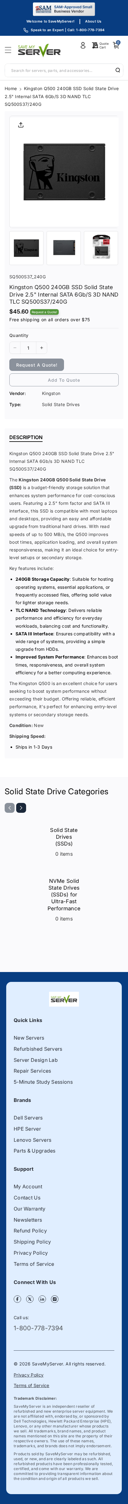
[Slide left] (10, 808)
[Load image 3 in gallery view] (101, 248)
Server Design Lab (36, 1060)
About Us (93, 21)
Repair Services (32, 1071)
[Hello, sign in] (83, 45)
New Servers (29, 1038)
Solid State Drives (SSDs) (64, 837)
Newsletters (28, 1220)
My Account (28, 1186)
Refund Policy (30, 1231)
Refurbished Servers (38, 1049)
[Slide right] (21, 808)
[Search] (115, 70)
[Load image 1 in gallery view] (26, 248)
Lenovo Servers (32, 1140)
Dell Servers (28, 1118)
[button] (10, 50)
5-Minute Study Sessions (43, 1082)
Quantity (18, 335)
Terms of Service (34, 1264)
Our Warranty (30, 1209)
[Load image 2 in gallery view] (64, 248)
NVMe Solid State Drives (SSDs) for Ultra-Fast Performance (64, 894)
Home (11, 88)
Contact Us (27, 1197)
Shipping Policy (32, 1242)
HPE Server (27, 1129)
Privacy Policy (31, 1253)
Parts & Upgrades (35, 1151)
